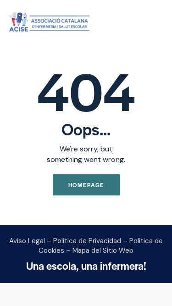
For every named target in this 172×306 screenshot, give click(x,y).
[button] (160, 21)
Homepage (86, 185)
